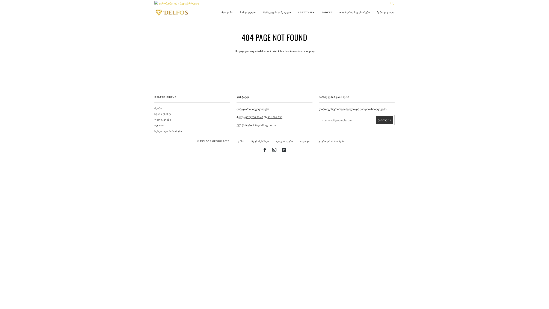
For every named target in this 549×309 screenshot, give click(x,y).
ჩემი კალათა (386, 12)
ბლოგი (159, 125)
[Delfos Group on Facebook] (264, 150)
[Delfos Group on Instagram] (274, 150)
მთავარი (227, 12)
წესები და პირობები (168, 131)
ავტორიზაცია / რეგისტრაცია (178, 3)
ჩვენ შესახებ (163, 113)
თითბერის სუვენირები (354, 12)
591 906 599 (274, 117)
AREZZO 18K (306, 12)
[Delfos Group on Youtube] (284, 150)
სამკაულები (248, 12)
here (287, 51)
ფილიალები (162, 119)
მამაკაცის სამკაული (277, 12)
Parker (327, 12)
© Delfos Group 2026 (213, 141)
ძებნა (158, 108)
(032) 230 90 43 (253, 117)
